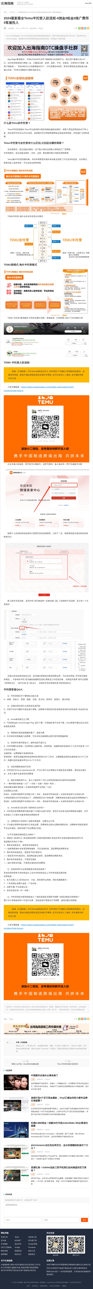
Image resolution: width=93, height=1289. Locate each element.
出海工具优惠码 (54, 1286)
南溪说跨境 (43, 1286)
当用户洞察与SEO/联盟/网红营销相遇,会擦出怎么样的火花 (68, 1265)
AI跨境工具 (32, 1237)
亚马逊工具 (32, 1240)
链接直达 (31, 1254)
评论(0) (40, 28)
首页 (5, 12)
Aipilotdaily (50, 1282)
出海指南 (7, 3)
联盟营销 (18, 1251)
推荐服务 (4, 1254)
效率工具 (31, 1251)
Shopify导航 (32, 1244)
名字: (8, 1220)
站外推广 (18, 1240)
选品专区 (18, 1244)
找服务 (64, 1286)
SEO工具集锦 (6, 1247)
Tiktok (17, 1237)
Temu (11, 1019)
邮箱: (46, 1220)
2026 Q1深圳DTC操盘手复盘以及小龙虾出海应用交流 (66, 1268)
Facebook (32, 1247)
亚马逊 (3, 1240)
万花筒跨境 (58, 1282)
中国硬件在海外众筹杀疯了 (44, 1075)
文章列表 (35, 1286)
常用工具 (4, 1237)
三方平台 (12, 12)
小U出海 (72, 1282)
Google (17, 1247)
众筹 (33, 1079)
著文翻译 (65, 1282)
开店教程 (4, 1244)
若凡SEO (78, 1282)
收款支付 (18, 1254)
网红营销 (4, 1251)
